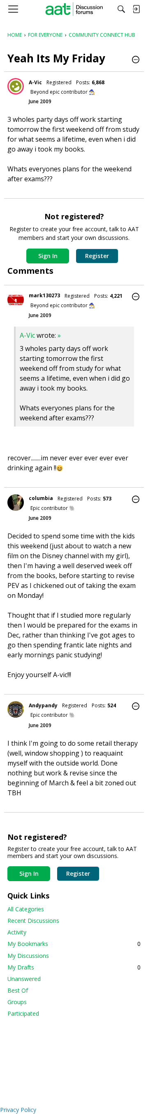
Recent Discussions (33, 920)
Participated (23, 1013)
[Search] (121, 9)
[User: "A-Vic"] (15, 86)
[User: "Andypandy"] (15, 709)
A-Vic (35, 82)
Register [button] (97, 256)
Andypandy (43, 705)
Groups (17, 1002)
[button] (136, 60)
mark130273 (44, 295)
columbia (41, 498)
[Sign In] (136, 9)
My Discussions (28, 956)
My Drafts (74, 967)
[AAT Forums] (74, 9)
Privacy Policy (18, 1110)
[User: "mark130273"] (15, 300)
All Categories (25, 909)
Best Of (17, 990)
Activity (16, 932)
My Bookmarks (74, 944)
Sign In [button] (48, 256)
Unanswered (24, 979)
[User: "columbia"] (15, 502)
